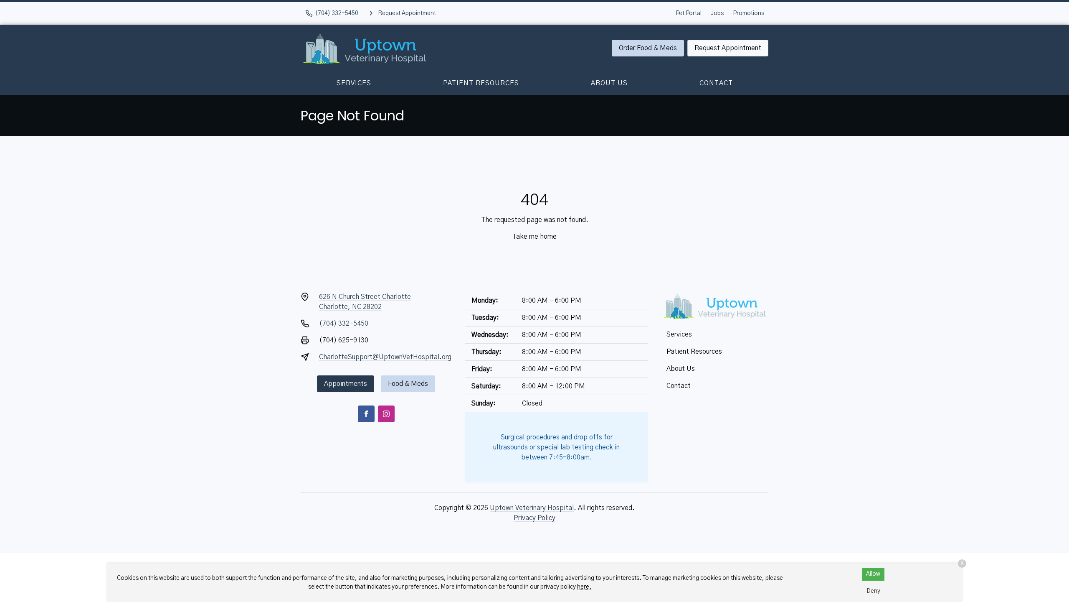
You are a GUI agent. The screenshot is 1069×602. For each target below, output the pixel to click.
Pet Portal (689, 13)
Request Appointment (727, 48)
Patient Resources (481, 83)
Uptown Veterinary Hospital (532, 508)
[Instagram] (386, 414)
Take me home (534, 236)
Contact (716, 83)
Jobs (717, 13)
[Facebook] (366, 414)
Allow (873, 574)
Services (354, 83)
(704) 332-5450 (343, 323)
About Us (609, 83)
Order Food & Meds (648, 48)
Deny (873, 591)
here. (584, 587)
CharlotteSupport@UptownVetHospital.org (385, 357)
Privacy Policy (534, 518)
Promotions (748, 13)
